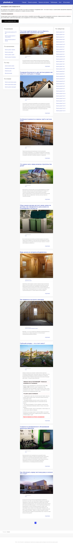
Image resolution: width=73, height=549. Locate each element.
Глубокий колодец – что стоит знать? (32, 343)
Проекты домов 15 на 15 (60, 110)
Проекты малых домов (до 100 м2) (10, 33)
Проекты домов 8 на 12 (60, 81)
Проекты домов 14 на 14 (60, 108)
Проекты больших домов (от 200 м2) (10, 40)
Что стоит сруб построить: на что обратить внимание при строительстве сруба (34, 31)
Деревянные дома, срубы (10, 68)
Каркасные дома (8, 70)
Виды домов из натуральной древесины (33, 252)
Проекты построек (44, 2)
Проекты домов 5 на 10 (60, 44)
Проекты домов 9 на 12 (60, 91)
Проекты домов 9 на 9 (60, 83)
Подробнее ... (48, 66)
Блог (60, 2)
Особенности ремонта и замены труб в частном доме (36, 120)
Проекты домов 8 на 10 (60, 76)
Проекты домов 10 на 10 (60, 93)
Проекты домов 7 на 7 (60, 61)
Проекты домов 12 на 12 (60, 103)
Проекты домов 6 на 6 (60, 46)
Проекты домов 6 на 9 (60, 54)
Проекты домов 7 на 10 (60, 68)
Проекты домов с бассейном (10, 57)
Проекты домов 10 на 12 (60, 98)
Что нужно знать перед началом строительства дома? (36, 165)
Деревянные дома (28, 280)
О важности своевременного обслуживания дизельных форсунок (34, 427)
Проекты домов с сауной (9, 54)
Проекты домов (32, 2)
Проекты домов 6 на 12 (60, 59)
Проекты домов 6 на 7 (60, 49)
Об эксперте (66, 2)
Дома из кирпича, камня (9, 65)
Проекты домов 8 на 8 (60, 71)
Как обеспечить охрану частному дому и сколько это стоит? (36, 473)
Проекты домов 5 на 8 (60, 39)
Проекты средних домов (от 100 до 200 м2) (10, 36)
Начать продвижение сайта (10, 21)
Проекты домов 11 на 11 (60, 100)
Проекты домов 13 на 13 (60, 105)
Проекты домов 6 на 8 (60, 51)
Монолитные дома (8, 73)
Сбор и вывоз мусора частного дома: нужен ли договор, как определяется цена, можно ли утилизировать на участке (35, 207)
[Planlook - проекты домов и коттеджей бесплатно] (8, 2)
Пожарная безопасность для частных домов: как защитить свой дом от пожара (36, 73)
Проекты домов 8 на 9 (60, 73)
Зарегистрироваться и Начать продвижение (33, 416)
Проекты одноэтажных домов (10, 82)
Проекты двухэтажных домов (10, 84)
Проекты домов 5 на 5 (60, 32)
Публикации (54, 2)
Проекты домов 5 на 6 (60, 34)
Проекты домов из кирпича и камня (31, 328)
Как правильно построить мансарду (32, 299)
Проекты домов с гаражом (10, 49)
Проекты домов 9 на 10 (60, 86)
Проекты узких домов (9, 52)
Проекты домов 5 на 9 (60, 41)
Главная (24, 2)
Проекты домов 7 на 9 (60, 66)
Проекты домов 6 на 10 (60, 56)
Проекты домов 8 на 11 (60, 78)
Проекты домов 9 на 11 (60, 88)
